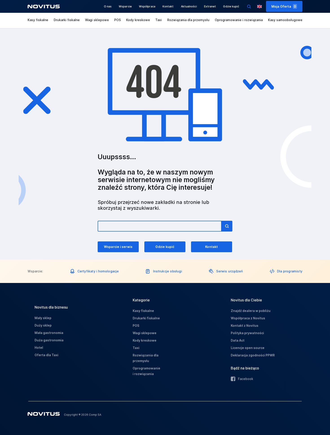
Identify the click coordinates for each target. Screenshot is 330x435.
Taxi (158, 20)
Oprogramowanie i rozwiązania (239, 20)
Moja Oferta (283, 6)
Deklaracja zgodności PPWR (253, 355)
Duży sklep (43, 325)
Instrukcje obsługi (167, 271)
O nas (108, 6)
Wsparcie (125, 6)
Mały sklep (43, 318)
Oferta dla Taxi (46, 355)
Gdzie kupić (231, 6)
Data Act (237, 340)
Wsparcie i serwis (118, 247)
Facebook (245, 379)
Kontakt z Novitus (244, 325)
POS (117, 20)
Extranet (210, 6)
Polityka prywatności (247, 333)
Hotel (39, 347)
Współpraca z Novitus (248, 318)
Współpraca (147, 6)
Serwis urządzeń (229, 271)
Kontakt (168, 6)
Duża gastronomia (49, 340)
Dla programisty (289, 271)
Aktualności (189, 6)
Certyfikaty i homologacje (98, 271)
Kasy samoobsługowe (285, 20)
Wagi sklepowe (97, 20)
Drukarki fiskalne (67, 20)
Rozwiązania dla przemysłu (188, 20)
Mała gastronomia (49, 333)
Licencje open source (247, 348)
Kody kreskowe (138, 20)
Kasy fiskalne (38, 20)
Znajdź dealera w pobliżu (251, 311)
